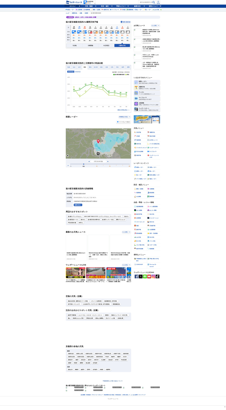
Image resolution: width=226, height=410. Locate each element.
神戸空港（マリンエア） (74, 304)
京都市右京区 (71, 356)
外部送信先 (118, 394)
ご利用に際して (126, 394)
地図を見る (78, 205)
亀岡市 (113, 356)
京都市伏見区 (80, 356)
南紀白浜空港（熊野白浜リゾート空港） (78, 301)
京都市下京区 (117, 353)
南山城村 (88, 363)
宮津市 (88, 369)
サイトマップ (142, 394)
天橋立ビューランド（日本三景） (119, 315)
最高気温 (70, 71)
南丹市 (89, 359)
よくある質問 (134, 394)
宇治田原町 (124, 359)
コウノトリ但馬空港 (96, 301)
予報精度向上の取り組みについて (113, 381)
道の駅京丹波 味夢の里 (94, 219)
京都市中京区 (98, 353)
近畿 (81, 13)
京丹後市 (95, 369)
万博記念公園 (89, 318)
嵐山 (69, 318)
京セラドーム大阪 (110, 318)
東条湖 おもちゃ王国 (78, 318)
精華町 (81, 363)
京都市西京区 (99, 356)
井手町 (117, 359)
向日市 (125, 356)
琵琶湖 (106, 315)
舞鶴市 (76, 369)
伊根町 (101, 369)
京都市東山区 (107, 353)
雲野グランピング (120, 219)
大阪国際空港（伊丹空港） (111, 301)
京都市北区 (71, 353)
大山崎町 (103, 359)
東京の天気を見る (123, 110)
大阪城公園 (120, 318)
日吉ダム (126, 216)
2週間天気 (74, 13)
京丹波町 (95, 363)
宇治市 (107, 356)
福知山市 (70, 369)
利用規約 (88, 394)
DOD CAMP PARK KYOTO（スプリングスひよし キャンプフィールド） (103, 216)
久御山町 (110, 359)
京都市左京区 (89, 353)
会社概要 (83, 394)
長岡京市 (70, 359)
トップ (67, 13)
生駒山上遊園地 (99, 318)
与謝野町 (108, 369)
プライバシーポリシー (97, 394)
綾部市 (82, 369)
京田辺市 (83, 359)
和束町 (75, 363)
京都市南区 (126, 353)
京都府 (86, 13)
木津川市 (96, 359)
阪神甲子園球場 (72, 315)
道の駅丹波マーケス (73, 219)
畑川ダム (83, 219)
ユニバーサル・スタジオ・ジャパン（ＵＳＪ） (90, 315)
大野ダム (80, 222)
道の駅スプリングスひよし (75, 216)
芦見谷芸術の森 (72, 222)
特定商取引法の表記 (109, 394)
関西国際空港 (116, 304)
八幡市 (76, 359)
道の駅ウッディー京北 (108, 219)
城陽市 (119, 356)
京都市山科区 (90, 356)
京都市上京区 (79, 353)
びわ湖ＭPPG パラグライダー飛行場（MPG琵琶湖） (96, 304)
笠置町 (69, 363)
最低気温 (78, 71)
